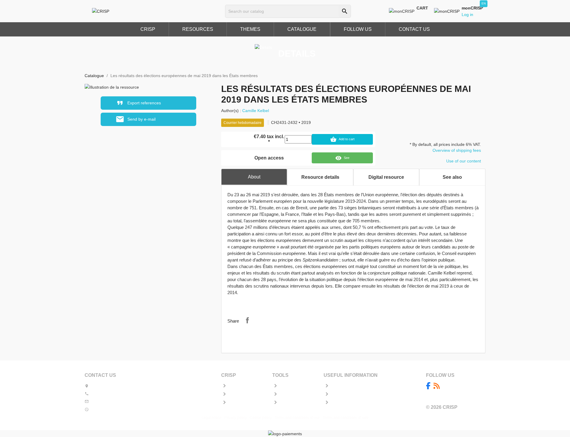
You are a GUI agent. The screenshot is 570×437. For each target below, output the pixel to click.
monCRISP (288, 386)
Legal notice (211, 418)
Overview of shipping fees (457, 150)
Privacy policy (235, 418)
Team (233, 394)
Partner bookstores (346, 394)
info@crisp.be (103, 401)
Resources (237, 403)
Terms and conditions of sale (346, 418)
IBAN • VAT (339, 403)
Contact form (127, 401)
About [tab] (254, 176)
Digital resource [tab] (386, 177)
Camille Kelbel (255, 110)
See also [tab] (452, 177)
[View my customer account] (448, 11)
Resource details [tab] (320, 177)
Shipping (338, 386)
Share (247, 320)
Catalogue (288, 403)
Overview (236, 386)
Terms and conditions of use (297, 418)
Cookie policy (261, 418)
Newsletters (289, 394)
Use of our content (463, 161)
